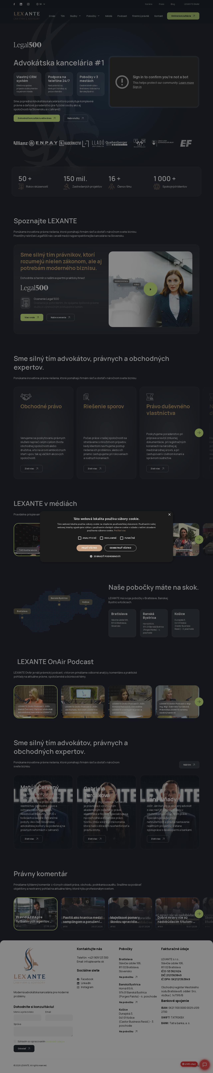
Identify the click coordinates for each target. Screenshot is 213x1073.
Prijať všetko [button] (89, 547)
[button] (106, 556)
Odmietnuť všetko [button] (120, 547)
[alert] (106, 536)
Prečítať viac (120, 530)
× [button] (169, 514)
